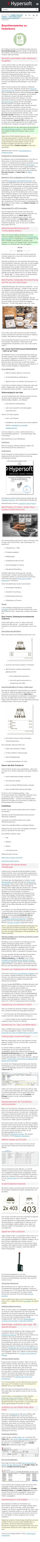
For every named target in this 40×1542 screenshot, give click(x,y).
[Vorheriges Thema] (26, 15)
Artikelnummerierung (8, 500)
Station (19, 1437)
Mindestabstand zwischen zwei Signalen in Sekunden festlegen (18, 1320)
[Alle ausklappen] (37, 15)
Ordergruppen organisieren (10, 18)
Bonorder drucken (8, 102)
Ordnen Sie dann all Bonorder (11, 1465)
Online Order (15, 1414)
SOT (24, 1414)
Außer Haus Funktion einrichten (12, 857)
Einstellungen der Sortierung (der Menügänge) (22, 1348)
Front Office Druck (15, 16)
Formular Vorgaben (13, 922)
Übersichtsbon (12, 1178)
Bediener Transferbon (22, 1136)
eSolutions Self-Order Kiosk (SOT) (20, 181)
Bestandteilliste (7, 882)
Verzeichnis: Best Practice (27, 503)
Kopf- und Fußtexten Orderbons (24, 973)
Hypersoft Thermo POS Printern (12, 1398)
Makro (30, 172)
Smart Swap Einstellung (22, 1439)
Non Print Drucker (28, 1463)
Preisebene (5, 609)
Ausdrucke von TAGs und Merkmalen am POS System (20, 1033)
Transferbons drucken (16, 1134)
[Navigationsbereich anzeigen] (37, 4)
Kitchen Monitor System (12, 129)
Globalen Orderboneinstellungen (15, 919)
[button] (36, 9)
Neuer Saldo (30, 165)
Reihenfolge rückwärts (9, 1335)
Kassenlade (27, 1301)
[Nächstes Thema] (29, 15)
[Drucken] (33, 15)
